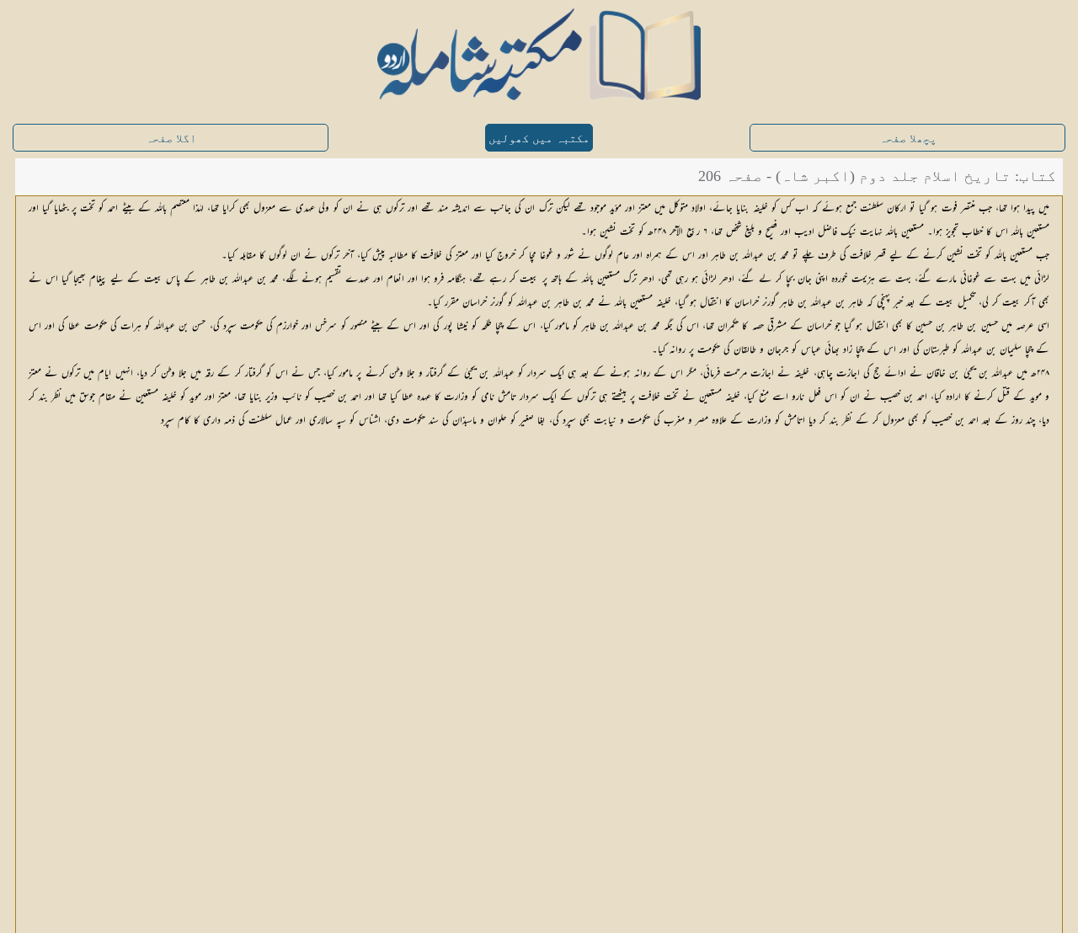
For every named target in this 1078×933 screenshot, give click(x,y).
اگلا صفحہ (171, 138)
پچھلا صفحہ (908, 138)
